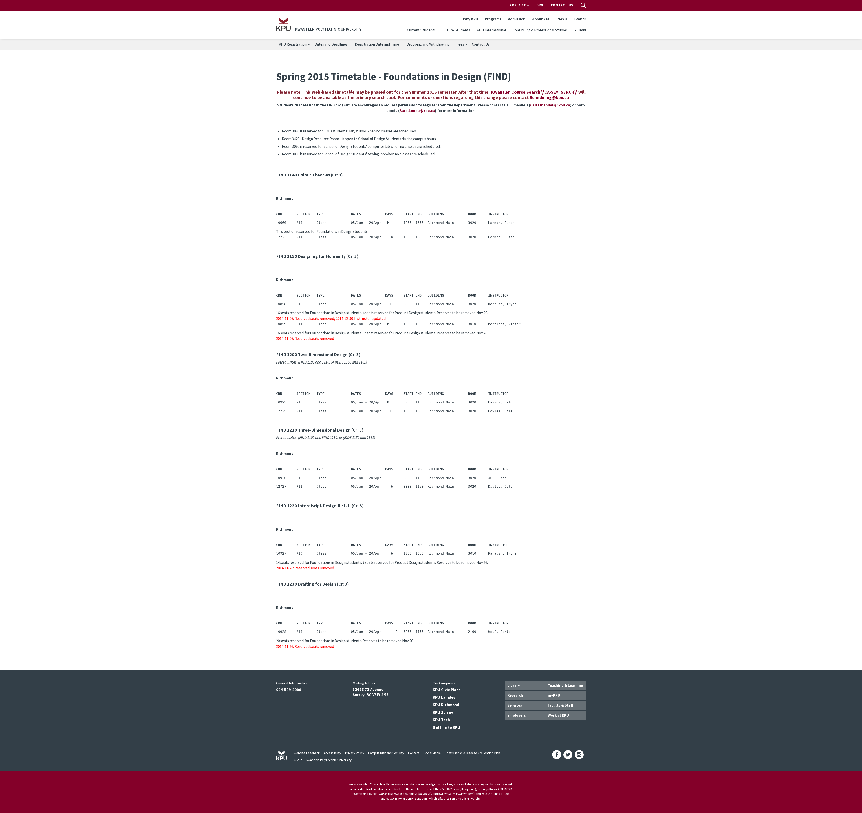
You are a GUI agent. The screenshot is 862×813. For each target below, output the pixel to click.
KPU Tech (441, 719)
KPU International (491, 30)
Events (580, 19)
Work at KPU (558, 715)
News (562, 19)
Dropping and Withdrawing (428, 44)
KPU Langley (444, 697)
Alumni (580, 30)
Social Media (432, 753)
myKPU (554, 695)
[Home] (283, 24)
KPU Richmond (446, 704)
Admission (517, 19)
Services (514, 705)
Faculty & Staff (560, 705)
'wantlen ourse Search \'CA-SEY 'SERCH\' (533, 92)
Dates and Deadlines (330, 44)
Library (513, 685)
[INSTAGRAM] (579, 754)
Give (540, 5)
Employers (516, 715)
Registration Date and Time (377, 44)
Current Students (421, 30)
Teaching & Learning (565, 685)
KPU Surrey (443, 712)
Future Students (456, 30)
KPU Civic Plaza (447, 689)
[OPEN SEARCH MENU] (583, 5)
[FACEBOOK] (556, 754)
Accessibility (332, 753)
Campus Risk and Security (386, 753)
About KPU (541, 19)
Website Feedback (307, 753)
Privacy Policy (354, 753)
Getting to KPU (446, 727)
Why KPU (470, 19)
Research (515, 695)
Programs (493, 19)
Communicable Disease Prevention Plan (472, 753)
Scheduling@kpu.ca (549, 97)
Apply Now (520, 5)
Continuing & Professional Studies (540, 30)
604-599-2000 (288, 689)
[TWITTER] (567, 754)
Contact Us (562, 5)
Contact (414, 753)
